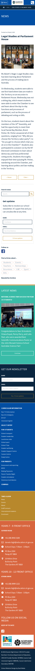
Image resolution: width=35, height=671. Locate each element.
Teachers (7, 266)
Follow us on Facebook (2, 631)
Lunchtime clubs (6, 439)
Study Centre (5, 457)
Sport (26, 269)
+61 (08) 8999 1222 (32, 2)
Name (3, 375)
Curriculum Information (11, 408)
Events (18, 262)
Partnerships (20, 266)
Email (3, 384)
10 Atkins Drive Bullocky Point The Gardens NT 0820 (14, 561)
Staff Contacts (5, 508)
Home (3, 7)
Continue (17, 353)
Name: (5, 218)
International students (8, 511)
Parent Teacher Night (8, 474)
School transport (6, 433)
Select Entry (6, 425)
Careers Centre (6, 454)
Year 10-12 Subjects (7, 415)
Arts (5, 273)
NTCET (3, 418)
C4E (18, 269)
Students (7, 262)
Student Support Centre (9, 451)
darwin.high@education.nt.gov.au (19, 542)
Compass (4, 484)
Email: (5, 227)
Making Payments (7, 471)
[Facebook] (3, 251)
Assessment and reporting (9, 465)
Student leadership (7, 436)
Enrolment (4, 514)
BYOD (3, 468)
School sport (5, 442)
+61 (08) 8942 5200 (12, 538)
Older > (26, 177)
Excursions (7, 269)
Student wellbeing (7, 448)
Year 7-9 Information (8, 412)
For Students (7, 430)
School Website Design (8, 668)
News (8, 7)
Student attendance (7, 477)
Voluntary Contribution (8, 480)
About (3, 505)
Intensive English (6, 421)
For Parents (6, 461)
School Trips (5, 445)
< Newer (9, 177)
